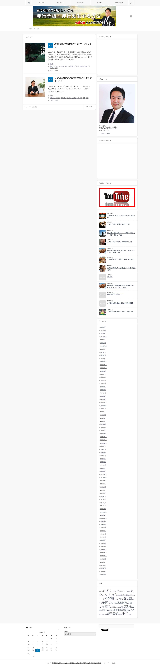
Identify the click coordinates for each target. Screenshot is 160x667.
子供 (100, 603)
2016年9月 (103, 521)
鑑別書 (120, 614)
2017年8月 (103, 487)
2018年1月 (103, 471)
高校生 (131, 614)
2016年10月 (103, 518)
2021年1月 (103, 358)
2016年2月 (103, 543)
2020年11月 (103, 365)
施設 (78, 98)
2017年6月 (103, 493)
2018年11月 (103, 440)
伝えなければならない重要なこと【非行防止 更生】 (73, 79)
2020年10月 (103, 368)
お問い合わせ (119, 2)
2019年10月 (103, 405)
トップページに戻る (31, 107)
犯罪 (77, 66)
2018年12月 (103, 437)
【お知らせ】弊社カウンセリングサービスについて (121, 216)
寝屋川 (69, 98)
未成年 (107, 610)
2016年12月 (103, 512)
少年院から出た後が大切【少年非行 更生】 (120, 303)
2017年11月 (103, 477)
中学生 (116, 599)
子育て (66, 66)
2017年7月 (103, 490)
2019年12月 (103, 399)
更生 (74, 66)
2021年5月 (103, 355)
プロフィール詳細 (105, 133)
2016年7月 (103, 527)
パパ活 (102, 599)
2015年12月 (103, 549)
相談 (125, 610)
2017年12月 (103, 474)
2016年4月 (103, 537)
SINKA (113, 663)
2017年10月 (103, 480)
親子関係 (52, 68)
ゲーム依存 (119, 595)
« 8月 (33, 656)
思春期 (71, 66)
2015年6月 (103, 568)
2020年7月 (103, 377)
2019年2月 (103, 430)
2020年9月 (103, 371)
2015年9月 (103, 559)
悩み (132, 606)
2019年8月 (103, 411)
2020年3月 (103, 390)
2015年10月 (103, 555)
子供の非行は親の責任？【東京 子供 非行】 (121, 311)
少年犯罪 (74, 98)
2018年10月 (103, 443)
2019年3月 (103, 427)
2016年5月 (103, 534)
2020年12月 (103, 361)
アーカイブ (67, 631)
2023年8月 (103, 327)
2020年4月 (103, 386)
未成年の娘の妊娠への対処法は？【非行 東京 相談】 (121, 269)
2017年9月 (103, 483)
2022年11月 (103, 336)
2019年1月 (103, 433)
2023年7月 (103, 330)
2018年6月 (103, 455)
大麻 (133, 599)
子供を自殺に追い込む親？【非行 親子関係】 (121, 259)
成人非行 (110, 277)
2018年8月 (103, 449)
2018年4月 (103, 462)
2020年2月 (103, 393)
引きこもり (117, 607)
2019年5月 (103, 421)
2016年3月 (103, 540)
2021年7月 (103, 349)
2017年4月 (103, 499)
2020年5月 (103, 383)
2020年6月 (103, 380)
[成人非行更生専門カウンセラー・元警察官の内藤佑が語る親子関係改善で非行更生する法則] (74, 16)
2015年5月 (103, 571)
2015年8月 (103, 562)
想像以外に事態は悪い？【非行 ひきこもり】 (73, 45)
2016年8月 (103, 524)
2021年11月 (103, 346)
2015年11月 (103, 552)
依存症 (121, 599)
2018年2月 (103, 468)
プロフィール (41, 2)
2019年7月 (103, 415)
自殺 (84, 98)
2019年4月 (103, 424)
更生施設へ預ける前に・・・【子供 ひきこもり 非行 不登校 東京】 (121, 234)
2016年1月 (103, 546)
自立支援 (87, 66)
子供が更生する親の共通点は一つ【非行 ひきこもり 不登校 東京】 (121, 251)
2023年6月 (103, 333)
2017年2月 (103, 505)
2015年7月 (103, 565)
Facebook (80, 2)
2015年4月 (103, 574)
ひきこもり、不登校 (125, 591)
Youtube (99, 2)
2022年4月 (103, 343)
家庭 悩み (114, 603)
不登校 (58, 66)
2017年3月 (103, 502)
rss (131, 16)
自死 (129, 610)
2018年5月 (103, 458)
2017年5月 (103, 496)
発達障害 (81, 66)
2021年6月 (103, 352)
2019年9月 (103, 408)
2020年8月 (103, 374)
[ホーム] (28, 2)
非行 (56, 68)
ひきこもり (53, 66)
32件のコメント (54, 70)
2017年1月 (103, 509)
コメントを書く (54, 100)
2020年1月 (103, 396)
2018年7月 (103, 452)
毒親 (110, 610)
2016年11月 (103, 515)
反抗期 (62, 66)
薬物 (105, 614)
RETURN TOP (89, 107)
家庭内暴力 (64, 98)
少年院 (112, 607)
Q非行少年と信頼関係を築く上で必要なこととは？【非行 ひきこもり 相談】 (120, 286)
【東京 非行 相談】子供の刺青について (119, 242)
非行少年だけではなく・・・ (115, 294)
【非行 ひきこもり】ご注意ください (118, 224)
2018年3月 (103, 465)
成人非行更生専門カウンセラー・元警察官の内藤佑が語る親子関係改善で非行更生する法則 (76, 663)
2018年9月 (103, 446)
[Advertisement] (117, 57)
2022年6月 (103, 339)
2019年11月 (103, 402)
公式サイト (60, 2)
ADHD (101, 591)
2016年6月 (103, 530)
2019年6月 (103, 418)
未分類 (51, 63)
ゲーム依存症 (126, 595)
